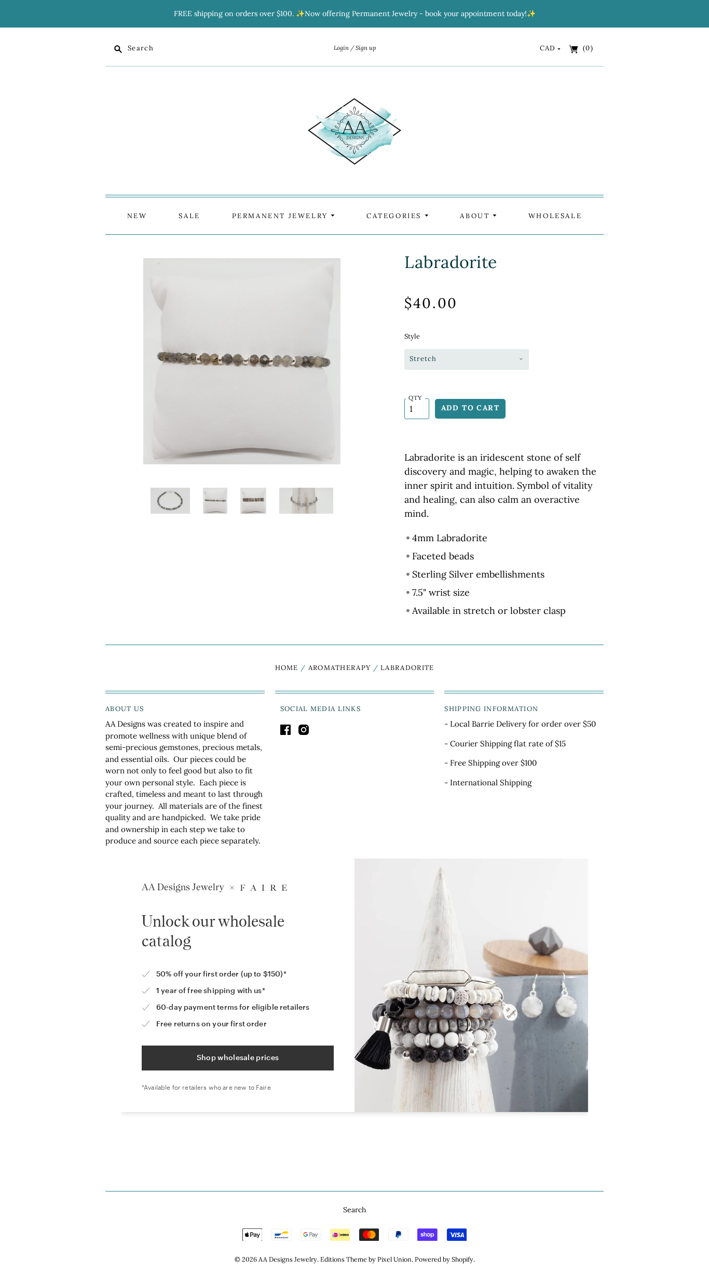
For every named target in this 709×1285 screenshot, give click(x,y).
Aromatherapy (339, 667)
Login (341, 47)
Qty (415, 397)
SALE (189, 215)
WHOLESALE (555, 215)
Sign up (366, 47)
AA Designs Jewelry (287, 1259)
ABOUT (476, 215)
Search (354, 1209)
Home (286, 667)
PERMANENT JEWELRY (281, 215)
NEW (137, 215)
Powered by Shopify (444, 1259)
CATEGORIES (395, 215)
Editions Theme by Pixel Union (366, 1259)
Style (412, 336)
